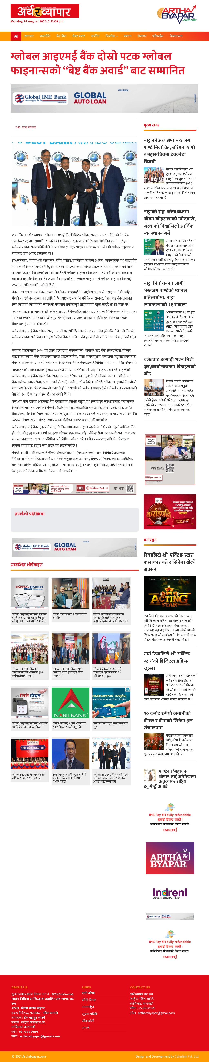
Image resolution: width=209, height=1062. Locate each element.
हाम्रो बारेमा (88, 993)
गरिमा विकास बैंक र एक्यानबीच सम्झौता (70, 616)
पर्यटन (127, 36)
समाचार (29, 36)
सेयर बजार (78, 36)
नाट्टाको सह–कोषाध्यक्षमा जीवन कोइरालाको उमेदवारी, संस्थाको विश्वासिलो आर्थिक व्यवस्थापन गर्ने (170, 222)
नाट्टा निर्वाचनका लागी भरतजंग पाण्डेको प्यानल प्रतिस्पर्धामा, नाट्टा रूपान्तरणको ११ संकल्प (165, 294)
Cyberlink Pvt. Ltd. (187, 1056)
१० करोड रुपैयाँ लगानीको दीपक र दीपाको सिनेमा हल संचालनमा (168, 721)
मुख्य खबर (151, 125)
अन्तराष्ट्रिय (88, 1007)
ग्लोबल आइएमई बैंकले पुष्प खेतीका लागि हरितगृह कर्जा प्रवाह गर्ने (68, 672)
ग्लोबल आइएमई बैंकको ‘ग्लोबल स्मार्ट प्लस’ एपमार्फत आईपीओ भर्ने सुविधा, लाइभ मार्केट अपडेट (29, 618)
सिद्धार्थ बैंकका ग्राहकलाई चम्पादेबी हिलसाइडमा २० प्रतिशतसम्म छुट (107, 672)
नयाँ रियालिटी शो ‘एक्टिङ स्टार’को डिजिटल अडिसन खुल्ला (167, 661)
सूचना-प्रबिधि (89, 1014)
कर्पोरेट (95, 36)
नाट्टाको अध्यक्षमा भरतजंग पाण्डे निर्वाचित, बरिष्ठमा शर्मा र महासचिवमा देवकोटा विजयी (169, 151)
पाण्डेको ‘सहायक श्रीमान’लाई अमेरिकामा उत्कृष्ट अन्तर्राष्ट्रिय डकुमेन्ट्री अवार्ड (170, 779)
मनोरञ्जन (30, 45)
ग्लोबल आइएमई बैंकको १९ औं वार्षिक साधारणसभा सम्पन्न (28, 776)
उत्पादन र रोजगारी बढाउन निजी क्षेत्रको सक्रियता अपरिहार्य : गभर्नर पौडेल (69, 778)
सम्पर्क (86, 1028)
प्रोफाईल (157, 36)
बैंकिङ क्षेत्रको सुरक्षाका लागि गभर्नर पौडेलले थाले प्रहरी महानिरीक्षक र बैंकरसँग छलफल (110, 618)
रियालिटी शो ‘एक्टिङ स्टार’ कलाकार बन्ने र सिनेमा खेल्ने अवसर (170, 562)
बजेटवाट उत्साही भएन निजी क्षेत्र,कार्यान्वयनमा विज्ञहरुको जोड (170, 366)
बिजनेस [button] (111, 36)
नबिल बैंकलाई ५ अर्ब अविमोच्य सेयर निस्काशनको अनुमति (69, 725)
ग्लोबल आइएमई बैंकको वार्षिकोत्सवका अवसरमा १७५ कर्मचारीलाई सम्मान (28, 672)
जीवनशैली (88, 1021)
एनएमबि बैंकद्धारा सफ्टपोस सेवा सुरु (110, 725)
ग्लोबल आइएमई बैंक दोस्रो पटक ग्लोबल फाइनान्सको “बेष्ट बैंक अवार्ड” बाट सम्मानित (110, 778)
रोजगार (142, 36)
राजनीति (45, 36)
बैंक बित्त (61, 36)
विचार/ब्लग (176, 36)
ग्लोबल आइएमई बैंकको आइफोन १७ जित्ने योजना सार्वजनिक (30, 725)
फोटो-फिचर (89, 1000)
